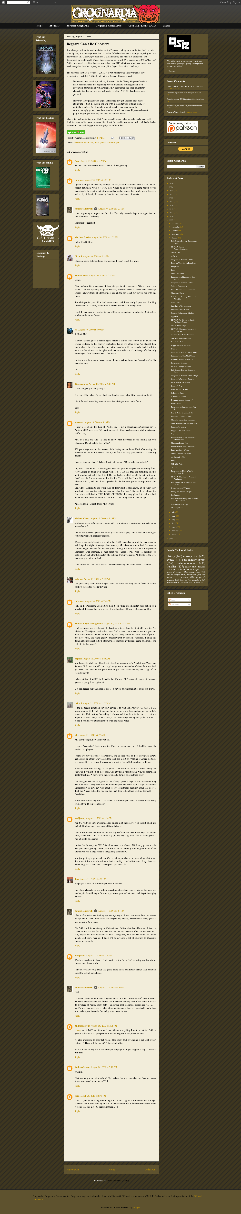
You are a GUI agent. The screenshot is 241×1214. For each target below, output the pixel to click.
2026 (172, 183)
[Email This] (120, 138)
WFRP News (176, 403)
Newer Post (73, 1169)
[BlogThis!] (123, 138)
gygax (170, 559)
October (175, 230)
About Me (55, 25)
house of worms (174, 571)
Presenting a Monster (179, 363)
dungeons (183, 580)
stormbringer (113, 142)
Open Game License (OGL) (142, 25)
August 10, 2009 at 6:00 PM (91, 329)
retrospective (190, 556)
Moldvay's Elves (177, 293)
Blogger (136, 1207)
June (174, 516)
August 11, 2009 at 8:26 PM (99, 955)
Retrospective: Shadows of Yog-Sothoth (183, 278)
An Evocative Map (178, 457)
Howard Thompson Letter (181, 366)
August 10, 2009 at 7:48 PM (98, 601)
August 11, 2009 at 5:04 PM (111, 910)
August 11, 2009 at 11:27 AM (96, 703)
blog (79, 1030)
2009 (172, 220)
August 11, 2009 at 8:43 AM (96, 658)
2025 (172, 187)
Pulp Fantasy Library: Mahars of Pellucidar (183, 297)
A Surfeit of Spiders (178, 396)
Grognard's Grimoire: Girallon (182, 313)
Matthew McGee (83, 237)
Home (39, 25)
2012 (172, 209)
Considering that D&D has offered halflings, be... (185, 99)
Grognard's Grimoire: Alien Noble (184, 352)
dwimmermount (186, 563)
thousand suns (186, 582)
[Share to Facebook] (129, 138)
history (171, 556)
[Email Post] (112, 137)
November (176, 227)
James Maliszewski (84, 208)
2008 (172, 539)
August (175, 238)
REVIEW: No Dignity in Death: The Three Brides (183, 321)
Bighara (78, 658)
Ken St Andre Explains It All (182, 412)
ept (174, 569)
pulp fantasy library (193, 559)
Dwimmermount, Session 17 (182, 400)
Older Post (150, 1169)
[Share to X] (126, 138)
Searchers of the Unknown (181, 306)
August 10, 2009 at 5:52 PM (105, 237)
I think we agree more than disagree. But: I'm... (184, 92)
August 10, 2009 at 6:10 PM (102, 383)
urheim (198, 582)
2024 (172, 190)
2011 (172, 212)
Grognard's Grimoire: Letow (182, 259)
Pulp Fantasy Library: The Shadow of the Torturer (184, 499)
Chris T (78, 256)
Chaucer (172, 71)
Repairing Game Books (180, 433)
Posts (173, 600)
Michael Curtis (82, 518)
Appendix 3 (175, 316)
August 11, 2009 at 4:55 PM (93, 878)
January (175, 534)
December (176, 223)
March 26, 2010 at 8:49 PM (93, 1095)
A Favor (174, 256)
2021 (172, 201)
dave (77, 879)
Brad (77, 161)
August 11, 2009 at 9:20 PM (111, 987)
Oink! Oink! (176, 302)
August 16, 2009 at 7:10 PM (104, 1067)
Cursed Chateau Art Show (181, 453)
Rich (77, 735)
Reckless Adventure (178, 427)
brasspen (79, 422)
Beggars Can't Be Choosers (88, 43)
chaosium (78, 142)
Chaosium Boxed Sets (179, 443)
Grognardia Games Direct (108, 25)
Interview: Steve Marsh (180, 309)
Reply (77, 170)
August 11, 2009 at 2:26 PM (93, 735)
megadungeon (193, 571)
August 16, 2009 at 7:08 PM (104, 1025)
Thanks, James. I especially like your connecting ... (185, 87)
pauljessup (80, 818)
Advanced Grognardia (78, 25)
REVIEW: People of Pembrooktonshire (179, 248)
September (176, 234)
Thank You (175, 252)
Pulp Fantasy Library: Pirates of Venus (183, 371)
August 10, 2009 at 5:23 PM (98, 180)
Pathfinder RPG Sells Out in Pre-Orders (183, 483)
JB (76, 329)
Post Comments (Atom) (118, 1180)
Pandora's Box (176, 386)
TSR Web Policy (177, 464)
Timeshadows (81, 384)
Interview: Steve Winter (180, 450)
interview (191, 574)
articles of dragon (191, 569)
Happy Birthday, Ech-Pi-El (181, 345)
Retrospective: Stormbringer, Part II (183, 408)
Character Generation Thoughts (183, 420)
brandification (172, 582)
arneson (184, 577)
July (173, 512)
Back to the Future (178, 341)
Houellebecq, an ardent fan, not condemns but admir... (184, 106)
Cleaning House (177, 507)
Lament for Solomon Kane (181, 416)
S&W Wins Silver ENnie (180, 382)
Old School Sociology (179, 504)
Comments (175, 604)
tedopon (79, 579)
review (188, 566)
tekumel (201, 566)
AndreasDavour (82, 1025)
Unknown (79, 180)
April (174, 523)
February (175, 530)
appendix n (196, 580)
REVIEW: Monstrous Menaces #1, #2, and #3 (184, 330)
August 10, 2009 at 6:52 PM (97, 579)
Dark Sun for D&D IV (179, 389)
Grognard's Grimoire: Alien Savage (184, 375)
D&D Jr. (174, 348)
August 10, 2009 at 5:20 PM (93, 161)
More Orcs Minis (177, 273)
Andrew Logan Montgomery (89, 623)
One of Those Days (178, 325)
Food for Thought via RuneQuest (183, 263)
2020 (172, 205)
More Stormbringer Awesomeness (184, 423)
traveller (171, 566)
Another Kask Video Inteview (182, 334)
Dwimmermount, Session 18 (182, 359)
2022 (172, 198)
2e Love (174, 467)
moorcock (88, 142)
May (174, 519)
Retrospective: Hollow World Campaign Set (182, 472)
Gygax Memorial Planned (181, 488)
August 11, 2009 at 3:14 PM (99, 818)
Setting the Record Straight (181, 491)
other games (100, 142)
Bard (77, 1095)
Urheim (166, 25)
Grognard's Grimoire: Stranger (182, 379)
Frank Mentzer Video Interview (183, 289)
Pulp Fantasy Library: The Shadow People (184, 242)
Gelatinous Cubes (177, 393)
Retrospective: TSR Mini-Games (183, 356)
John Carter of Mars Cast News (182, 446)
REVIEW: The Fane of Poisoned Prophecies (183, 477)
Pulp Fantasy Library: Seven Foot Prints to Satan (184, 438)
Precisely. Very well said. (176, 112)
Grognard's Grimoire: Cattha (182, 282)
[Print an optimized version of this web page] (76, 133)
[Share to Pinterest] (133, 138)
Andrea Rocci (81, 275)
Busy (173, 270)
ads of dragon (173, 574)
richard (78, 703)
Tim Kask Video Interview (181, 338)
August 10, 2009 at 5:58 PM (96, 256)
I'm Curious (175, 495)
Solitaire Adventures (179, 286)
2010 (172, 216)
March (174, 527)
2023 (172, 194)
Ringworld (175, 266)
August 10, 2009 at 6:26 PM (103, 518)
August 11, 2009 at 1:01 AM (117, 623)
